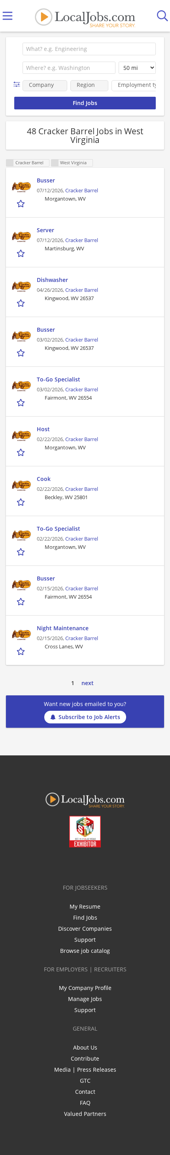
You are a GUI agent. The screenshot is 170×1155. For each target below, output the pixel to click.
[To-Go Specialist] (21, 385)
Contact (85, 1091)
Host (43, 429)
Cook (44, 479)
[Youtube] (93, 863)
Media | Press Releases (85, 1069)
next (87, 683)
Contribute (85, 1058)
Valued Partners (85, 1113)
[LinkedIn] (80, 863)
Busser (46, 180)
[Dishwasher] (21, 285)
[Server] (21, 236)
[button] (18, 84)
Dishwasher (52, 280)
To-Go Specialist (58, 379)
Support (85, 939)
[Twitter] (67, 863)
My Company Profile (85, 988)
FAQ (85, 1102)
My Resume (85, 906)
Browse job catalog (85, 950)
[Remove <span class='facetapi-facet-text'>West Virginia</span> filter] (55, 163)
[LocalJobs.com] (85, 16)
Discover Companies (85, 928)
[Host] (21, 435)
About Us (85, 1047)
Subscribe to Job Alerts (89, 717)
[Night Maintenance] (21, 634)
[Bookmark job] (21, 203)
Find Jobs (85, 917)
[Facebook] (54, 863)
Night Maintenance (63, 628)
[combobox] (89, 49)
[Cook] (21, 484)
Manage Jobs (85, 999)
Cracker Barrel (81, 190)
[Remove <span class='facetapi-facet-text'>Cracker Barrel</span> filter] (9, 163)
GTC (85, 1080)
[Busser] (21, 186)
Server (45, 230)
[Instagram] (106, 863)
